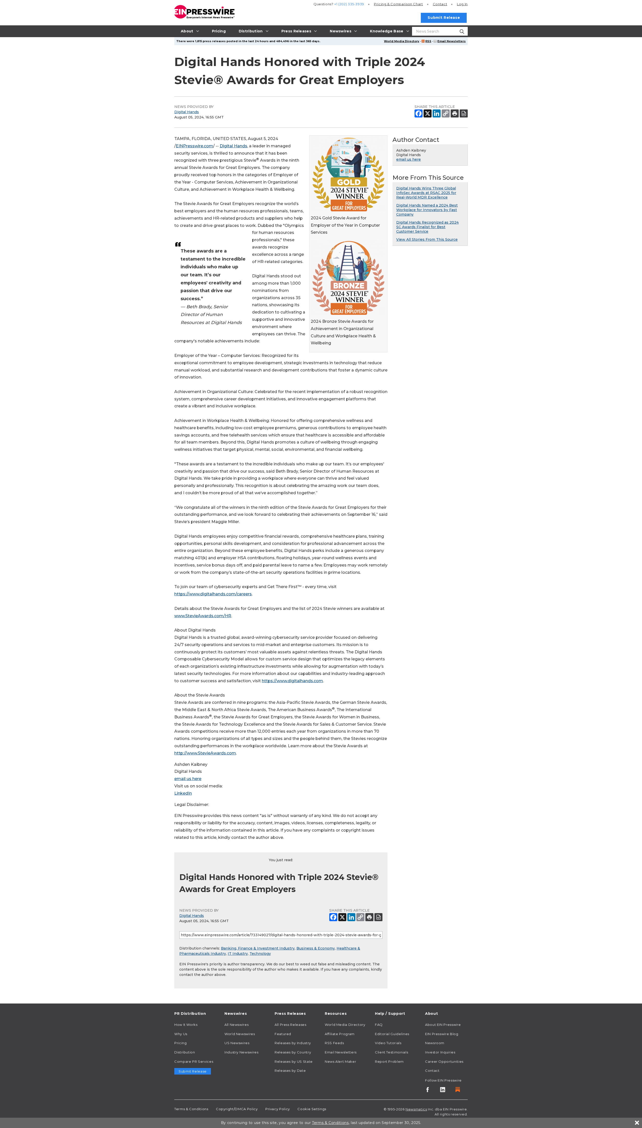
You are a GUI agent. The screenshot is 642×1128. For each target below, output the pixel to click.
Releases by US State (294, 1061)
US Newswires (237, 1043)
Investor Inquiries (440, 1052)
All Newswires (236, 1025)
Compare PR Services (193, 1061)
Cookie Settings (311, 1109)
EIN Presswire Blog (441, 1034)
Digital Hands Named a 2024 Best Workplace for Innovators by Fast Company (427, 210)
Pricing (398, 4)
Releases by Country (293, 1052)
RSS (428, 41)
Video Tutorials (388, 1043)
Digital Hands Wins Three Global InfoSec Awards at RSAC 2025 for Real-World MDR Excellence (426, 193)
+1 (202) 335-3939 (349, 4)
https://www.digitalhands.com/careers (213, 594)
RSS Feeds (334, 1043)
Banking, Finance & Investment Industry (258, 948)
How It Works (186, 1025)
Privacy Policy (277, 1109)
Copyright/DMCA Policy (237, 1109)
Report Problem (389, 1061)
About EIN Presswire (443, 1025)
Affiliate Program (340, 1034)
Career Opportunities (444, 1061)
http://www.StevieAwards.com (205, 753)
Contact (440, 4)
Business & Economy (315, 948)
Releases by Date (290, 1071)
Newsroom (434, 1043)
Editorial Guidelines (392, 1034)
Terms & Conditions (191, 1109)
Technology (260, 953)
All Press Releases (290, 1025)
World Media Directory (401, 41)
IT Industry (238, 953)
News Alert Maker (340, 1061)
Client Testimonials (391, 1052)
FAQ (379, 1025)
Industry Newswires (241, 1052)
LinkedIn (183, 793)
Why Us (180, 1034)
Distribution (184, 1052)
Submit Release (444, 17)
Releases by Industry (293, 1043)
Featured (283, 1034)
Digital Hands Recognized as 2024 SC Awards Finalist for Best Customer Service (427, 227)
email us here (187, 778)
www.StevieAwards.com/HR (202, 615)
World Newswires (239, 1034)
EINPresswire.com (194, 146)
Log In (462, 4)
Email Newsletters (451, 41)
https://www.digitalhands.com (292, 680)
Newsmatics (416, 1109)
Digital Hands (186, 112)
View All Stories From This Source (427, 239)
